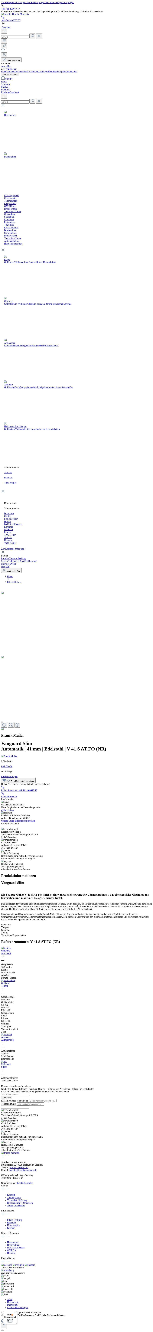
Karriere (11, 1228)
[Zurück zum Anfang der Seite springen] (4, 1325)
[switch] (10, 1320)
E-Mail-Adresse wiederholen (15, 1100)
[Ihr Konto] (4, 54)
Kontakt (11, 1195)
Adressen (33, 71)
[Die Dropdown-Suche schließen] (39, 36)
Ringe (7, 259)
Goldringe (9, 262)
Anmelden (6, 66)
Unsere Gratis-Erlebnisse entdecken (18, 820)
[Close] (2, 1330)
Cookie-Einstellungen (17, 1307)
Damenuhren (13, 1245)
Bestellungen (58, 71)
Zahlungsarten (45, 71)
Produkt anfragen (9, 776)
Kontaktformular (9, 796)
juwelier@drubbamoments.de (23, 1170)
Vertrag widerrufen (10, 74)
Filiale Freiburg (14, 1220)
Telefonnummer (9, 1104)
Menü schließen (13, 61)
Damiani (8, 477)
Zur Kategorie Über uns (12, 549)
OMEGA (11, 1250)
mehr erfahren (7, 810)
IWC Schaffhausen (16, 1247)
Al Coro (8, 472)
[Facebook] (7, 1265)
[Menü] (4, 31)
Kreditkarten (71, 71)
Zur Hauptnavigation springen (60, 2)
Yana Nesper (10, 482)
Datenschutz (13, 1302)
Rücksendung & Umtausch (20, 1203)
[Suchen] (32, 36)
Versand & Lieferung (17, 1200)
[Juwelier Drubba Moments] (15, 14)
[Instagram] (19, 1265)
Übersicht (6, 71)
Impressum (12, 1305)
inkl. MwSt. (6, 766)
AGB (9, 1299)
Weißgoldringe (21, 262)
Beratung (11, 1222)
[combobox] (15, 36)
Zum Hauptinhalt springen (14, 2)
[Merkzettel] (3, 51)
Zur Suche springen (36, 2)
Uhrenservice (13, 1225)
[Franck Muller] (9, 756)
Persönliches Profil (20, 71)
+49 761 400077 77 (10, 8)
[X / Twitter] (30, 1265)
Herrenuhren (13, 1242)
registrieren (11, 69)
